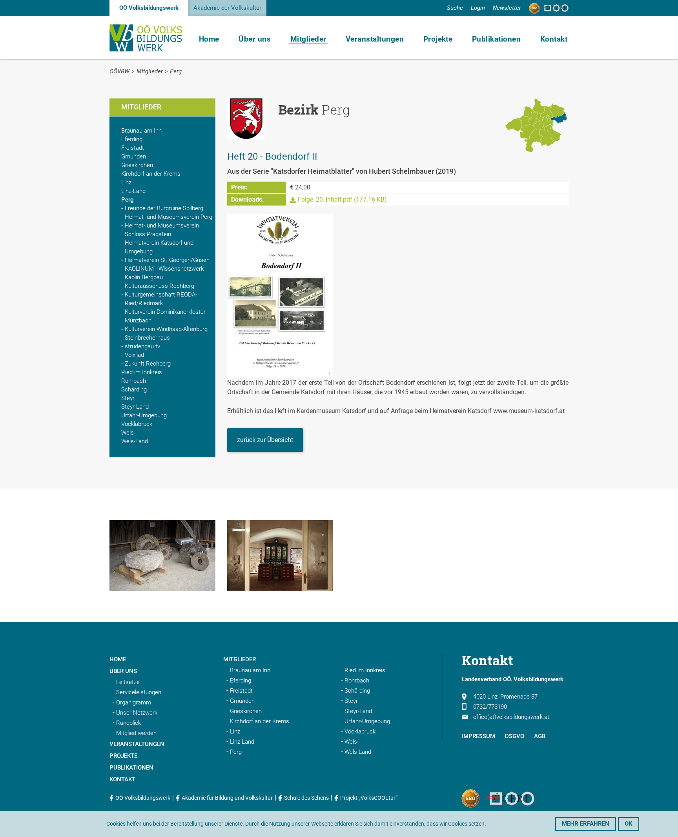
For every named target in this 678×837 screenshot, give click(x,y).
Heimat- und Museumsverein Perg (168, 216)
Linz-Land (133, 191)
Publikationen (496, 39)
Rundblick (128, 722)
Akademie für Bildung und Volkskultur (227, 798)
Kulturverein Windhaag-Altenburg (166, 329)
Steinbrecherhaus (147, 337)
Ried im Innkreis (141, 372)
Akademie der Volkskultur (227, 7)
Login (478, 7)
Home (209, 39)
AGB (539, 736)
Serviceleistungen (138, 692)
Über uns (255, 39)
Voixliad (134, 354)
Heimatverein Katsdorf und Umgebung (159, 247)
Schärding (134, 389)
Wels (127, 432)
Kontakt (553, 39)
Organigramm (133, 702)
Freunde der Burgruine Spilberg (164, 208)
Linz (126, 182)
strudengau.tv (142, 346)
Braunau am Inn (141, 130)
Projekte (438, 39)
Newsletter (507, 7)
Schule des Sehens (306, 798)
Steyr (128, 398)
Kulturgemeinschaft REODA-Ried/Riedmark (161, 299)
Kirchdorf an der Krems (150, 173)
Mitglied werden (136, 733)
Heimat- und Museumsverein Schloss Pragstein (162, 230)
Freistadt (132, 147)
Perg (176, 71)
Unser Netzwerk (136, 712)
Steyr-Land (135, 406)
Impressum (478, 736)
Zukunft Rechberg (148, 363)
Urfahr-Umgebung (144, 415)
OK (628, 823)
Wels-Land (134, 441)
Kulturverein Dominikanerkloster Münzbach (165, 316)
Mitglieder (308, 39)
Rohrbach (133, 380)
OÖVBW (119, 71)
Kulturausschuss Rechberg (159, 285)
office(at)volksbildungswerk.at (511, 717)
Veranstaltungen (375, 39)
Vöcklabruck (136, 424)
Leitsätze (128, 682)
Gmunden (133, 156)
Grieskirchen (137, 165)
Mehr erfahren (585, 823)
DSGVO (514, 736)
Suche (455, 7)
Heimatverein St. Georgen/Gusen (167, 260)
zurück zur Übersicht (265, 440)
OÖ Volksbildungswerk (149, 7)
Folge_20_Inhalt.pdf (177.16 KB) (342, 199)
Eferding (131, 139)
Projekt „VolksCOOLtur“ (368, 798)
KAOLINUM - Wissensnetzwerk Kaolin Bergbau (164, 273)
